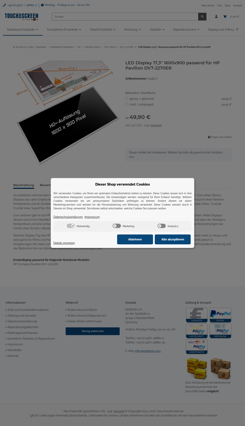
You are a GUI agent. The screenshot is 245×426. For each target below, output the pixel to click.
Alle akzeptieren (172, 239)
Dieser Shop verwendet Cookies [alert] (122, 184)
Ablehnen (135, 239)
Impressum (92, 217)
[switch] (71, 226)
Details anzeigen (64, 243)
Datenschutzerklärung (68, 217)
